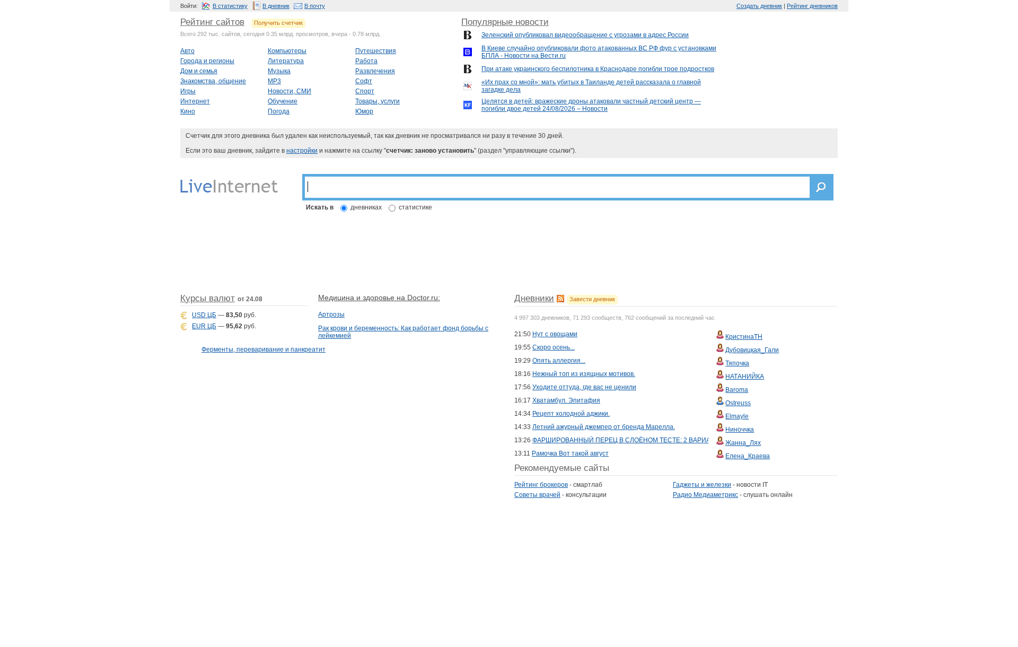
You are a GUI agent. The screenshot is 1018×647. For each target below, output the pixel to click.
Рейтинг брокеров (541, 484)
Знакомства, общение (213, 81)
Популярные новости (505, 22)
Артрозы (331, 314)
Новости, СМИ (289, 91)
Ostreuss (738, 403)
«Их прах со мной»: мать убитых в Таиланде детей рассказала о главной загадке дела (591, 85)
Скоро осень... (553, 347)
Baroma (736, 390)
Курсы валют (207, 298)
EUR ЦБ (204, 326)
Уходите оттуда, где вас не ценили (584, 387)
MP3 (274, 81)
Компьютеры (287, 51)
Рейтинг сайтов (212, 22)
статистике (415, 207)
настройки (302, 150)
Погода (278, 111)
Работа (366, 61)
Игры (188, 91)
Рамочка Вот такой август (570, 453)
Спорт (364, 91)
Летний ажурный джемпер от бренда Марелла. (603, 427)
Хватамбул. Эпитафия (566, 400)
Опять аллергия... (558, 360)
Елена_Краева (747, 456)
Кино (187, 111)
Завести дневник (592, 299)
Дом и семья (198, 71)
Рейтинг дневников (812, 6)
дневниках (366, 207)
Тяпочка (737, 363)
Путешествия (375, 51)
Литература (286, 61)
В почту (314, 6)
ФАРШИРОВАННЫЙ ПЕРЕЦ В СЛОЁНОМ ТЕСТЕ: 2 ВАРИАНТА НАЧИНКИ (644, 440)
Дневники (534, 298)
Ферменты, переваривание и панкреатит (263, 349)
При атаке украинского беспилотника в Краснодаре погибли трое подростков (597, 69)
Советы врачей (537, 495)
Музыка (279, 71)
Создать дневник (759, 6)
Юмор (364, 111)
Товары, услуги (377, 101)
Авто (187, 51)
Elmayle (737, 416)
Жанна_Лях (743, 443)
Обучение (282, 101)
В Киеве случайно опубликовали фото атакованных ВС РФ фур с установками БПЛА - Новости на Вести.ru (598, 52)
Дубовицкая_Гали (752, 350)
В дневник (275, 6)
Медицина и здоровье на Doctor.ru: (379, 297)
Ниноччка (739, 429)
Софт (363, 81)
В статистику (230, 6)
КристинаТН (743, 336)
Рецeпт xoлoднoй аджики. (571, 413)
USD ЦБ (204, 315)
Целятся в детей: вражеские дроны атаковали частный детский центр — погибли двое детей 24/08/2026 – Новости (591, 105)
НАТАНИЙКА (744, 376)
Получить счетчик (278, 23)
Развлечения (375, 71)
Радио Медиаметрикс (705, 495)
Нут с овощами (554, 334)
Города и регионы (207, 61)
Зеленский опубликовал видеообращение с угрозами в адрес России (585, 35)
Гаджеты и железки (702, 484)
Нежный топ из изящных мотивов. (583, 374)
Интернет (195, 101)
